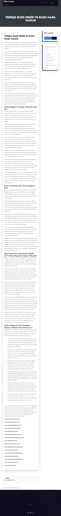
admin (7, 33)
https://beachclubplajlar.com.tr (12, 419)
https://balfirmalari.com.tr (11, 450)
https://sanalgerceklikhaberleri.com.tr (13, 453)
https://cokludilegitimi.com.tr (11, 456)
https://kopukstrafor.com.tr (11, 431)
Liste (46, 51)
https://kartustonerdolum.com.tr (12, 428)
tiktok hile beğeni (48, 57)
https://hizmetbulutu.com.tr (11, 462)
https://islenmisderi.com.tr (10, 440)
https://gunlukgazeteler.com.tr (12, 443)
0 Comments (13, 33)
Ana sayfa (42, 2)
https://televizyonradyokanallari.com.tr (14, 437)
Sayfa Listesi (47, 54)
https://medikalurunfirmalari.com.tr (13, 434)
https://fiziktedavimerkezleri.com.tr (12, 425)
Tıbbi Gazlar (8, 1)
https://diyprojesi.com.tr (10, 465)
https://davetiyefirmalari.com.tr (12, 422)
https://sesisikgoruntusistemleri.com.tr (13, 446)
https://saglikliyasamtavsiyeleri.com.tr (13, 459)
